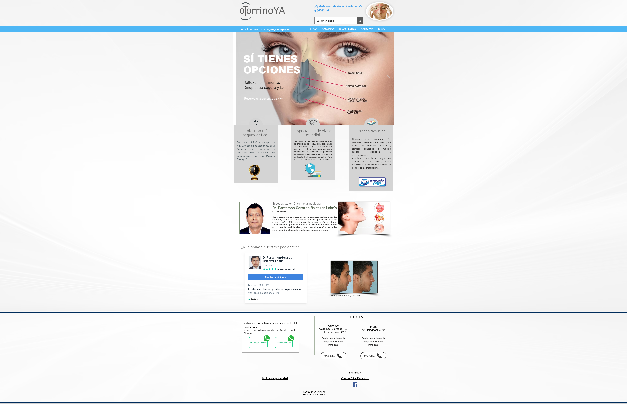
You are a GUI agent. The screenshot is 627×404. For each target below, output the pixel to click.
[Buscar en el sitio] (360, 20)
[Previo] (238, 78)
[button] (328, 29)
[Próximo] (388, 78)
